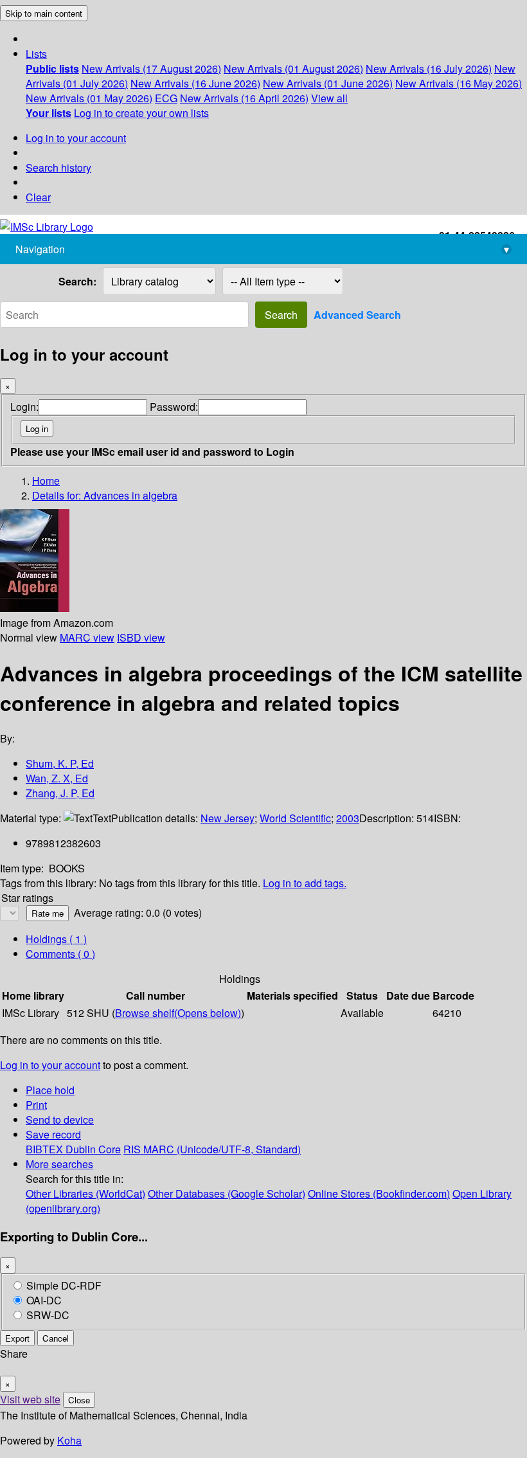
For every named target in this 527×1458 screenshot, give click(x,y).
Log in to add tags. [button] (304, 883)
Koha (69, 1440)
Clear (38, 197)
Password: (174, 406)
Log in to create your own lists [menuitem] (141, 112)
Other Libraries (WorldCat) (85, 1193)
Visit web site (30, 1399)
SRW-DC (47, 1315)
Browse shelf (178, 1012)
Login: (24, 406)
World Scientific (295, 818)
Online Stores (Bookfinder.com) (379, 1193)
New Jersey (228, 818)
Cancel (55, 1338)
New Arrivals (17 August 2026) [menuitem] (151, 68)
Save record (53, 1134)
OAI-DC (44, 1300)
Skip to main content (43, 13)
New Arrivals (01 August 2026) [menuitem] (293, 68)
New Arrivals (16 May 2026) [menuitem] (458, 83)
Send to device (60, 1119)
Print (36, 1104)
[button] (36, 53)
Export (17, 1338)
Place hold (50, 1090)
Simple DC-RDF (64, 1285)
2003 (347, 818)
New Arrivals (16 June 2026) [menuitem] (195, 83)
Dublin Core (93, 1149)
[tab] (60, 953)
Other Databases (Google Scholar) (226, 1193)
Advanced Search (357, 314)
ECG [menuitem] (166, 98)
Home (46, 480)
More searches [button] (59, 1163)
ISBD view (141, 637)
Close (79, 1400)
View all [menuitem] (329, 98)
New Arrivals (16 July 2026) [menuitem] (429, 68)
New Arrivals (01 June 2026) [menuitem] (328, 83)
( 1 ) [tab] (56, 939)
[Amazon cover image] (34, 607)
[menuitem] (52, 68)
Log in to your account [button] (50, 1065)
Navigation (262, 249)
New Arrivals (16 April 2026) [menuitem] (244, 98)
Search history (58, 167)
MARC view (87, 637)
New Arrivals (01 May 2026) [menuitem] (89, 98)
